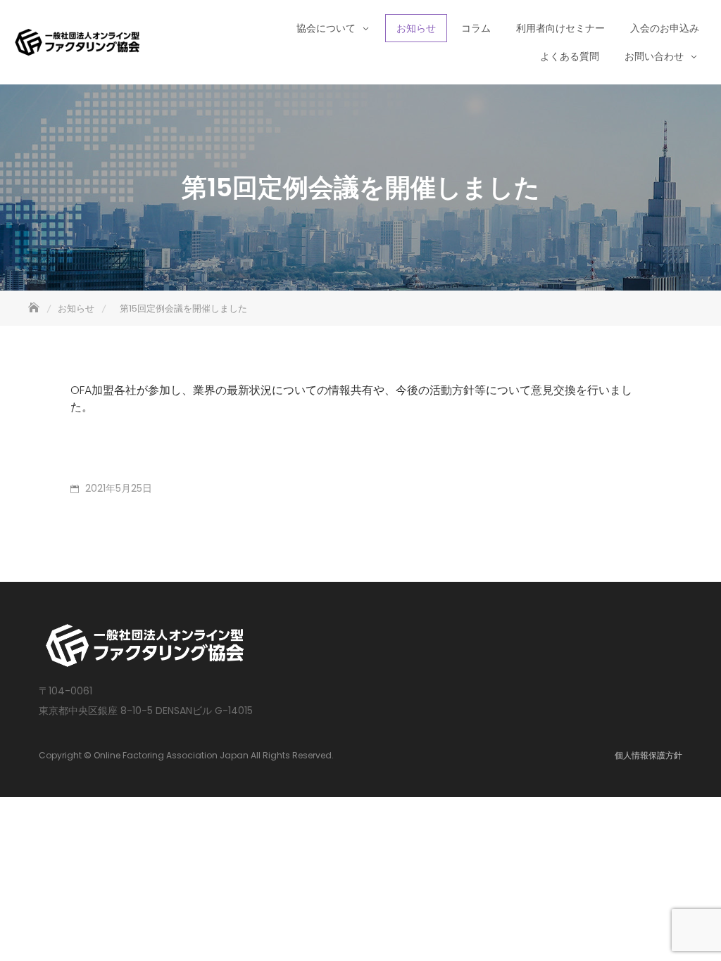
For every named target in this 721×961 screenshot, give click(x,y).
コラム (476, 28)
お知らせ (416, 28)
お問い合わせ (654, 56)
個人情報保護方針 (648, 755)
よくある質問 (569, 56)
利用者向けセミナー (560, 28)
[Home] (35, 308)
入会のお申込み (664, 28)
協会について (326, 28)
